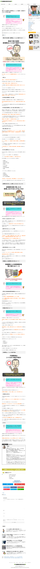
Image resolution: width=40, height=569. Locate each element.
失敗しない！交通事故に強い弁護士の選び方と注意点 (36, 47)
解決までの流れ (3, 4)
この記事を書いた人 (5, 444)
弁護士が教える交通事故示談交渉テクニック (20, 566)
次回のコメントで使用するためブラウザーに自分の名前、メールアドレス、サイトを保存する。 (13, 520)
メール (4, 513)
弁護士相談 (29, 24)
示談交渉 (28, 4)
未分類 (29, 27)
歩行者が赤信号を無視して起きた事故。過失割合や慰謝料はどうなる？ (13, 557)
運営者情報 (34, 4)
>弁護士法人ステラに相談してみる (20, 484)
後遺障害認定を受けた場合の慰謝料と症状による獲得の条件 (14, 551)
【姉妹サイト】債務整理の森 (28, 562)
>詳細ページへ (8, 484)
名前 (4, 510)
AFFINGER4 (27, 567)
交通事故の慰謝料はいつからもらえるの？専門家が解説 (14, 540)
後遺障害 (22, 4)
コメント (4, 500)
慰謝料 (9, 4)
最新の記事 (10, 444)
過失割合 (16, 4)
